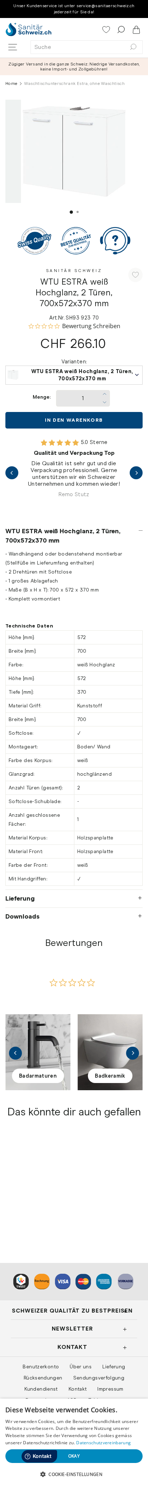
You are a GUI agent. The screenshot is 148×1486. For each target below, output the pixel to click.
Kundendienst (40, 1389)
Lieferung (20, 898)
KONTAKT (72, 1347)
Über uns (81, 1366)
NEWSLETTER (72, 1328)
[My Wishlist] (107, 30)
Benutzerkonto (41, 1366)
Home (11, 83)
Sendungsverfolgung (99, 1378)
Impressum (110, 1389)
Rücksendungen (43, 1378)
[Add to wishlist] (135, 275)
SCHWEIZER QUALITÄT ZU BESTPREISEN (72, 1310)
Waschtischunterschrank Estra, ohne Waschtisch (33, 1200)
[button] (74, 1474)
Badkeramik (110, 1076)
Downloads (22, 916)
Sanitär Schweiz (74, 270)
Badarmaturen (38, 1076)
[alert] (74, 1442)
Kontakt (78, 1389)
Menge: (42, 397)
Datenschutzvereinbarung (103, 1443)
